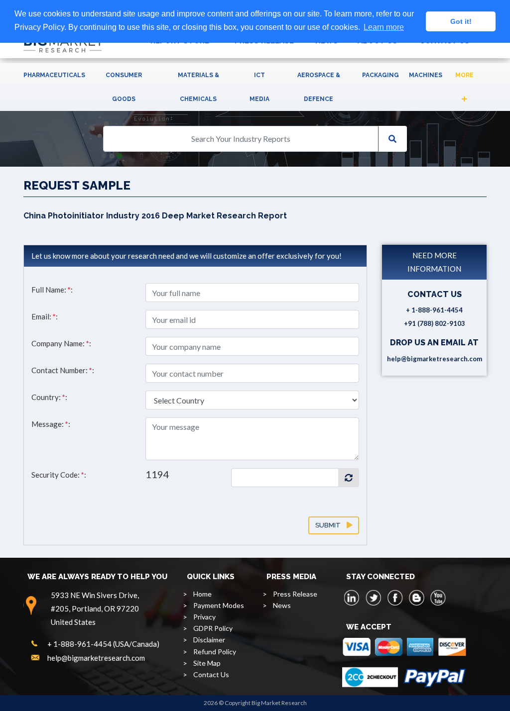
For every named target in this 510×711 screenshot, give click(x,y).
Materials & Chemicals (198, 87)
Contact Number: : (62, 370)
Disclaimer (209, 639)
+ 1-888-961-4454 (434, 310)
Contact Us (211, 674)
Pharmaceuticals (54, 75)
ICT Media (259, 87)
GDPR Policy (213, 628)
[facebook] (395, 598)
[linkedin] (352, 598)
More (464, 75)
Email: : (44, 316)
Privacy (204, 616)
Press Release (295, 594)
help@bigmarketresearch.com (434, 359)
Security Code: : (58, 474)
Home (202, 594)
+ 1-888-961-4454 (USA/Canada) (103, 643)
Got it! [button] (461, 21)
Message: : (50, 423)
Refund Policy (214, 651)
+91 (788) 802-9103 (434, 323)
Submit (331, 525)
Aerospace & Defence (318, 87)
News (282, 605)
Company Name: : (61, 343)
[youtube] (438, 598)
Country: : (49, 397)
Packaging (380, 75)
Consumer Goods (124, 87)
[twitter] (374, 598)
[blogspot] (416, 598)
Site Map (207, 663)
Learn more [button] (384, 27)
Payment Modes (218, 605)
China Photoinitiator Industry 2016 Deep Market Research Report (155, 215)
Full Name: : (52, 289)
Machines (425, 75)
